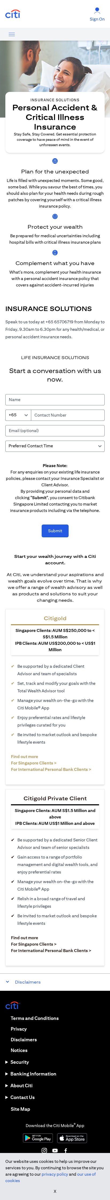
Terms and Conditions (35, 1018)
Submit (55, 530)
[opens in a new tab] (12, 14)
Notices (19, 1050)
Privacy (19, 1029)
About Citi (21, 1085)
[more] (12, 34)
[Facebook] (65, 1150)
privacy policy (55, 1174)
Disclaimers (24, 1039)
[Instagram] (44, 1150)
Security (19, 1062)
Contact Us (22, 1097)
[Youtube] (55, 1150)
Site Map (20, 1109)
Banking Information (33, 1074)
